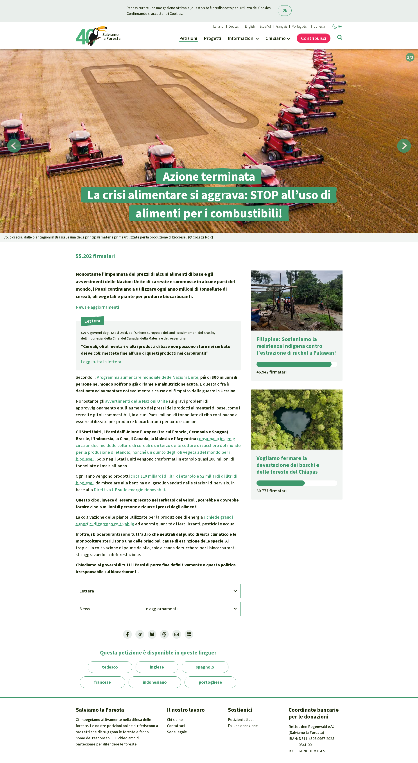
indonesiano (155, 682)
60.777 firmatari (272, 491)
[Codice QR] (189, 634)
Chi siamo (175, 719)
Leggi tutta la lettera (101, 362)
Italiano (218, 26)
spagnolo (205, 667)
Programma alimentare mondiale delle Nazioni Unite (147, 377)
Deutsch (234, 26)
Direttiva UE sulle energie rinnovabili (129, 490)
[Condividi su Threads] (164, 634)
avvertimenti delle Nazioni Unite (136, 401)
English (250, 26)
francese (102, 682)
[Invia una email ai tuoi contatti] (176, 634)
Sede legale (177, 732)
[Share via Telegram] (139, 634)
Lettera (86, 591)
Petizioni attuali (241, 719)
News (97, 307)
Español (265, 26)
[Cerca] (340, 38)
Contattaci (176, 725)
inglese (157, 667)
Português (299, 26)
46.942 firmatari (272, 372)
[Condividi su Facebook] (127, 634)
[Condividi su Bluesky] (152, 634)
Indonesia (318, 26)
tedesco (110, 667)
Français (281, 26)
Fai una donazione (243, 725)
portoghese (210, 682)
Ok (284, 10)
